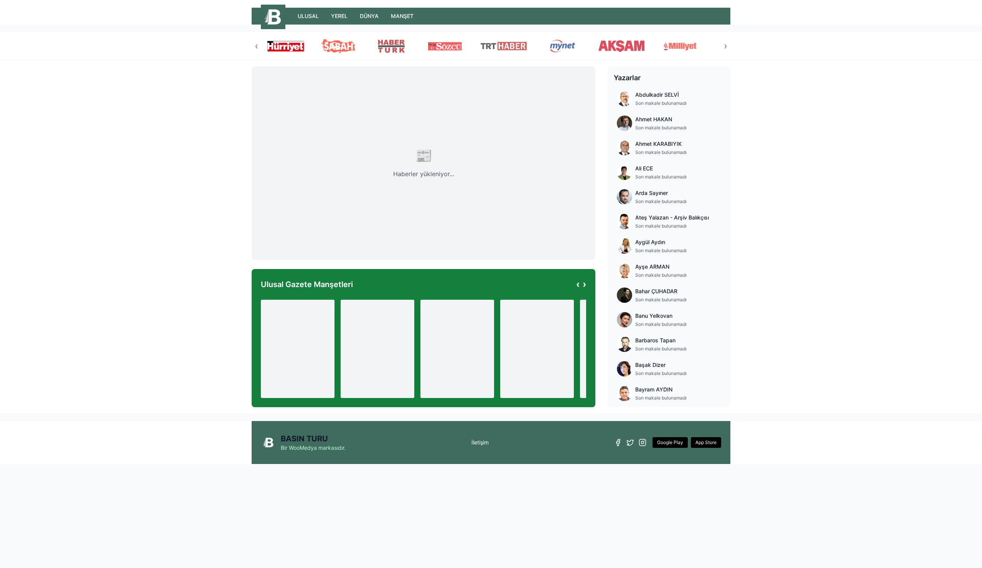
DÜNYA (369, 16)
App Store (706, 442)
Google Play (670, 442)
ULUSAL (308, 16)
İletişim (480, 442)
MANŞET (402, 16)
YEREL (339, 16)
